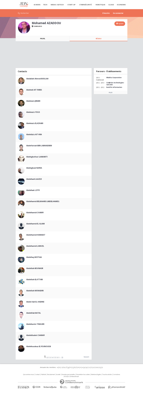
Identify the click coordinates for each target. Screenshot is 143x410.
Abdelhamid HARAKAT (35, 235)
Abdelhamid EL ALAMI (35, 223)
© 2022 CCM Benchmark (71, 376)
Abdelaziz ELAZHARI (34, 123)
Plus (110, 92)
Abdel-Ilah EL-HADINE (35, 302)
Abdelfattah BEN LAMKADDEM (39, 145)
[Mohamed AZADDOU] (24, 27)
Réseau (98, 38)
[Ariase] (100, 387)
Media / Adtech (57, 4)
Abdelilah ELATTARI (34, 279)
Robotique (100, 4)
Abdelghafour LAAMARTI (36, 157)
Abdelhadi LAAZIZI (34, 179)
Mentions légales (96, 374)
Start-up (71, 4)
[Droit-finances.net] (63, 387)
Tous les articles (107, 374)
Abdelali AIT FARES (34, 90)
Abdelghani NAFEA (34, 168)
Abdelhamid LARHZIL (35, 246)
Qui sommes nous (28, 374)
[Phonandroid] (116, 387)
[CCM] (36, 387)
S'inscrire (106, 13)
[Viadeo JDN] (87, 387)
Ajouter (120, 23)
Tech (45, 4)
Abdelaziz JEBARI (33, 101)
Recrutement (51, 374)
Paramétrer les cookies (83, 374)
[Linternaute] (50, 387)
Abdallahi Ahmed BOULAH (37, 78)
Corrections (116, 374)
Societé (58, 374)
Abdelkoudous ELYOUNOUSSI (38, 346)
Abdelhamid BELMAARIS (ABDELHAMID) (42, 201)
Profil (42, 38)
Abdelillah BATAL (33, 313)
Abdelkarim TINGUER (35, 324)
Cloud (111, 4)
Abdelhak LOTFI (33, 190)
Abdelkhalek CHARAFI (35, 335)
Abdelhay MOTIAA (34, 257)
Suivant (86, 357)
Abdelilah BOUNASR (34, 268)
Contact (37, 374)
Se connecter (118, 13)
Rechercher (24, 13)
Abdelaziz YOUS (33, 112)
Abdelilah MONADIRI (35, 290)
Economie (121, 4)
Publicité (43, 374)
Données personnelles (68, 374)
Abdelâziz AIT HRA (34, 134)
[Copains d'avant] (75, 387)
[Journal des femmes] (23, 387)
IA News (37, 4)
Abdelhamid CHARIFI (35, 212)
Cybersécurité (85, 4)
